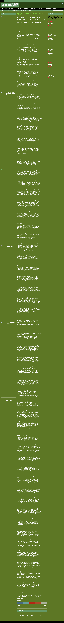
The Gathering (18, 8)
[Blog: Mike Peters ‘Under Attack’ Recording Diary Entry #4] (42, 613)
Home (2, 8)
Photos (2, 0)
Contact (33, 8)
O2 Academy (54, 35)
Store (54, 8)
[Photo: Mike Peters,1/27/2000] (32, 613)
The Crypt (54, 20)
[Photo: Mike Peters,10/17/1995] (21, 613)
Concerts (11, 8)
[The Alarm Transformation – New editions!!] (3, 359)
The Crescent (52, 28)
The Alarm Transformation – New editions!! (11, 323)
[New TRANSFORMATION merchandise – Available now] (3, 129)
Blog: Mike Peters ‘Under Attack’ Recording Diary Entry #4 (42, 616)
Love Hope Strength (12, 0)
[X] (61, 1)
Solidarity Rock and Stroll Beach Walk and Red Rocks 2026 (11, 17)
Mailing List (39, 8)
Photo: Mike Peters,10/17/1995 (20, 615)
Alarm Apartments (47, 8)
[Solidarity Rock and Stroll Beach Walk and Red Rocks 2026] (3, 53)
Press (17, 0)
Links (6, 0)
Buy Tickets (50, 21)
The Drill (52, 65)
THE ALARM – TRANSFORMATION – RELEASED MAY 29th (9, 399)
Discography (26, 8)
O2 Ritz (53, 50)
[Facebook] (59, 1)
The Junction (53, 72)
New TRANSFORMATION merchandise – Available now (10, 93)
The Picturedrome (54, 24)
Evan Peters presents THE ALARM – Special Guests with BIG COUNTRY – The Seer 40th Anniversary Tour (10, 171)
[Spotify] (63, 1)
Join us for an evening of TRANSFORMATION (10, 246)
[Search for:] (58, 10)
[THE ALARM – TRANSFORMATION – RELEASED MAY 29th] (3, 436)
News (6, 8)
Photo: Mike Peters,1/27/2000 (30, 615)
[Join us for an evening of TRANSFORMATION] (3, 282)
